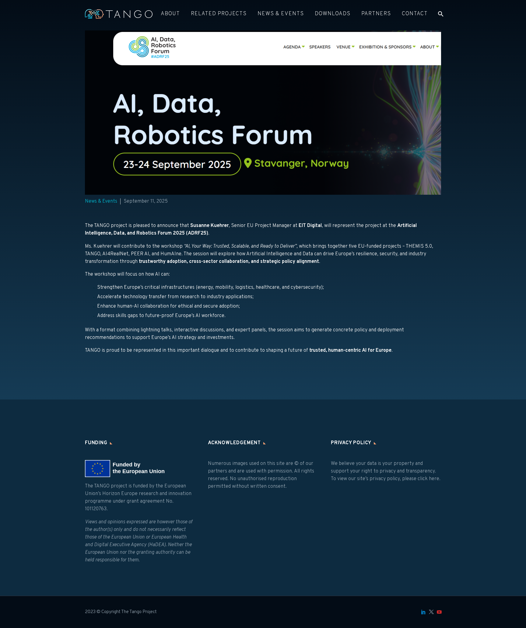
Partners (376, 13)
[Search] (440, 14)
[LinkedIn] (423, 611)
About (170, 13)
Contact (415, 13)
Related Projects (219, 13)
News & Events (281, 13)
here (434, 479)
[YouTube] (439, 611)
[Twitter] (431, 611)
